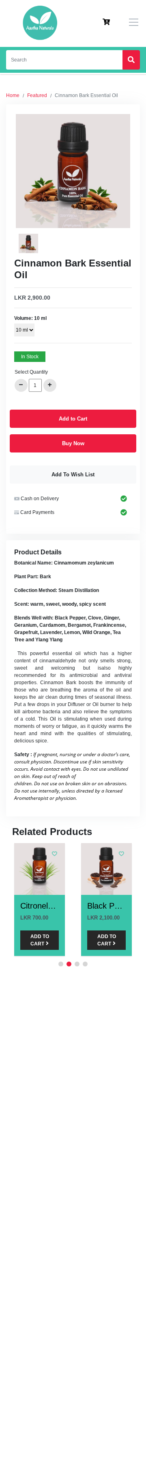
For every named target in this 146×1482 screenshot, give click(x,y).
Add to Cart (73, 419)
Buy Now (73, 443)
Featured (37, 95)
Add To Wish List (73, 474)
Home (12, 95)
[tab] (28, 243)
